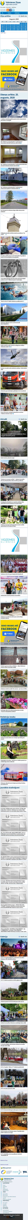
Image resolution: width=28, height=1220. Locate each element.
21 (17, 28)
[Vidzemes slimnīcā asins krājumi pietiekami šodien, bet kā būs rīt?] (14, 773)
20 (14, 28)
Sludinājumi (5, 1189)
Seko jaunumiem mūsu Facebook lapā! (11, 1216)
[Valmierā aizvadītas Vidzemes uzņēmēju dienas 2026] (14, 1012)
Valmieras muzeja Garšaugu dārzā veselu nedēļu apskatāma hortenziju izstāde (12, 525)
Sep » (4, 33)
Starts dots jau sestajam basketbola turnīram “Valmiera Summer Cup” (12, 413)
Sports (4, 1198)
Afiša (4, 1188)
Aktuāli (3, 419)
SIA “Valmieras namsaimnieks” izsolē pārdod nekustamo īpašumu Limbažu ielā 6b (11, 187)
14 (17, 26)
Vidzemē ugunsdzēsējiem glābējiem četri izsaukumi (13, 391)
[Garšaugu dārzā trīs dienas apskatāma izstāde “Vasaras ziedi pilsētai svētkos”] (14, 700)
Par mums (2, 7)
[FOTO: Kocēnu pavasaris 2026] (14, 1078)
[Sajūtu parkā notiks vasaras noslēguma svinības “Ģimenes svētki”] (14, 335)
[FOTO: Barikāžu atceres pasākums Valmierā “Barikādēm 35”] (14, 1143)
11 (6, 26)
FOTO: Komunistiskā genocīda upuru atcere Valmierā (14, 1110)
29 (21, 29)
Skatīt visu (24, 16)
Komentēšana (6, 1213)
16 (25, 26)
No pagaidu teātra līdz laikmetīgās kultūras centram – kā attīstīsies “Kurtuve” (11, 434)
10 (2, 26)
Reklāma (14, 7)
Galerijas (17, 13)
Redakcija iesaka (7, 716)
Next (25, 429)
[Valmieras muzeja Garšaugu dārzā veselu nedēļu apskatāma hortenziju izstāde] (14, 514)
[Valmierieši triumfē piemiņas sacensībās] (14, 585)
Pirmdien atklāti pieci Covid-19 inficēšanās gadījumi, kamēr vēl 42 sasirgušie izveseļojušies (13, 256)
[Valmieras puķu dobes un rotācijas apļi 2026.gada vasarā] (14, 727)
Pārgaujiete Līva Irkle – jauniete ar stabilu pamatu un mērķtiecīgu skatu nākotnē (13, 761)
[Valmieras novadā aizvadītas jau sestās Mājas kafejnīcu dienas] (14, 606)
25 (6, 29)
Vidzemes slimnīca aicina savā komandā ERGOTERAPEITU (10, 323)
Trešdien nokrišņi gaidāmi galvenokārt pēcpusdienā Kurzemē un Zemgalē (13, 119)
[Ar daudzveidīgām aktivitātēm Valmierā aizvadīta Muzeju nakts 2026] (14, 1034)
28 (17, 29)
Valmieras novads (4, 1164)
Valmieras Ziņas (3, 1160)
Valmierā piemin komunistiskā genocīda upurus (12, 1001)
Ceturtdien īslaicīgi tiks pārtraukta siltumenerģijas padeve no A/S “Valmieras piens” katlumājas (13, 279)
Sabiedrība (5, 1194)
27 (14, 29)
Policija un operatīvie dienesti (9, 1196)
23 (25, 28)
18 (6, 28)
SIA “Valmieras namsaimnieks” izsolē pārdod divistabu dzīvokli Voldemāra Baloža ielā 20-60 (14, 165)
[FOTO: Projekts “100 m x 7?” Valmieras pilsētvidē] (14, 1057)
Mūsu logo (5, 1206)
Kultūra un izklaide (7, 1199)
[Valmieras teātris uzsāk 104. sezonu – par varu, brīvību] (14, 678)
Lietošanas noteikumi (7, 1211)
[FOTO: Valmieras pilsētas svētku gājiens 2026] (14, 970)
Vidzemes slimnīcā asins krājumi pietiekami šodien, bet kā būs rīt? (13, 783)
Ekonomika (5, 1195)
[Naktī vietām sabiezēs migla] (14, 447)
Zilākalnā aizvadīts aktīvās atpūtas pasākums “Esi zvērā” (13, 233)
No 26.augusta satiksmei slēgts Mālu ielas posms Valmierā (12, 211)
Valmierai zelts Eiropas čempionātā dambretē (12, 574)
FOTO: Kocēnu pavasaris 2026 (8, 1088)
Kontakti (8, 7)
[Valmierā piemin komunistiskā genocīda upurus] (14, 991)
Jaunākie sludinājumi (9, 787)
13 (14, 26)
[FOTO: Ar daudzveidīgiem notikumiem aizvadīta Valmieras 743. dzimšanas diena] (14, 947)
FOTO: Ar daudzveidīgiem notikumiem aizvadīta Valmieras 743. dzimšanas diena (12, 958)
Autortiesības (6, 1210)
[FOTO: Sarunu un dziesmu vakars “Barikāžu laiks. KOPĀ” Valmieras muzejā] (14, 1121)
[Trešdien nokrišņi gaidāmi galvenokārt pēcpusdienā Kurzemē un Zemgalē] (14, 108)
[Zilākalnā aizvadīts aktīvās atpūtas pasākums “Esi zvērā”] (14, 222)
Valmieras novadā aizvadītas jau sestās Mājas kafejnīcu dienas (12, 617)
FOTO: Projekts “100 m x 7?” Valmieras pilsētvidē (12, 1067)
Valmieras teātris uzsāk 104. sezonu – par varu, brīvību (14, 689)
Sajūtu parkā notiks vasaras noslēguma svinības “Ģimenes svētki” (12, 346)
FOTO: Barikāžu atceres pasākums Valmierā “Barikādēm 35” (11, 1154)
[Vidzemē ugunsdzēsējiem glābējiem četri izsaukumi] (14, 380)
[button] (10, 11)
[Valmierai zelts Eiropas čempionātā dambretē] (14, 563)
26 (10, 29)
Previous (2, 429)
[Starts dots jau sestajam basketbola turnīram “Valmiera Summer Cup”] (14, 402)
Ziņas (9, 13)
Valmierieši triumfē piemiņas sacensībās (10, 595)
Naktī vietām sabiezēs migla (7, 458)
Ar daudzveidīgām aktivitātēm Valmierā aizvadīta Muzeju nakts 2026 (13, 1045)
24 (2, 29)
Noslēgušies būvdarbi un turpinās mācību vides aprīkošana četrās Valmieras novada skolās (12, 502)
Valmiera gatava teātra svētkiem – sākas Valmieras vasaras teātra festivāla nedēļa (13, 666)
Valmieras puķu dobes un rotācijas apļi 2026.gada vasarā (12, 738)
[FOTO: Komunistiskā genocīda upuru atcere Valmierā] (14, 1099)
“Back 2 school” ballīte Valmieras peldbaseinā (12, 301)
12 (10, 26)
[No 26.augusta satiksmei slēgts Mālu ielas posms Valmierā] (14, 199)
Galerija (3, 936)
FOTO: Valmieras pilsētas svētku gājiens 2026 (11, 980)
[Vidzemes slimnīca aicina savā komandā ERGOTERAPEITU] (14, 312)
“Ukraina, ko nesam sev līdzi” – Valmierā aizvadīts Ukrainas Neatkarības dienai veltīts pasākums (12, 480)
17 (2, 28)
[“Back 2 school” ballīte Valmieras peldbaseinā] (14, 291)
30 (25, 29)
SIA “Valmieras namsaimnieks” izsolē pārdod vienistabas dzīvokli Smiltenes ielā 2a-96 (11, 142)
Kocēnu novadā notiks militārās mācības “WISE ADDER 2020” (14, 368)
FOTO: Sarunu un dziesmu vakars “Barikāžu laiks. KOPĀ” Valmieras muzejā (12, 1132)
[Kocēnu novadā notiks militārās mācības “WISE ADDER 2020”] (14, 358)
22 (21, 28)
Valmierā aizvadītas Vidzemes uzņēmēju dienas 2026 (13, 1023)
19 (10, 28)
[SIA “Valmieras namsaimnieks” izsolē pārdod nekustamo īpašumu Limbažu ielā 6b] (14, 177)
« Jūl (2, 33)
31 (2, 31)
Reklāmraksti (5, 1190)
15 (21, 26)
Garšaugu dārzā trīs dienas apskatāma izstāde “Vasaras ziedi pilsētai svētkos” (12, 710)
